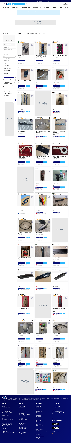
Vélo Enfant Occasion (22, 426)
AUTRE (7, 58)
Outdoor (60, 7)
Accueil (4, 30)
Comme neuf (7, 91)
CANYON (7, 73)
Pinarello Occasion (39, 422)
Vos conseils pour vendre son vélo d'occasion (58, 416)
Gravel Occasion (22, 420)
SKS (6, 62)
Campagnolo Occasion (39, 407)
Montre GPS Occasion (23, 424)
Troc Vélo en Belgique (56, 406)
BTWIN (6, 72)
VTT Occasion (21, 418)
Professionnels (8, 49)
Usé (5, 97)
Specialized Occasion (39, 429)
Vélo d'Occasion (21, 413)
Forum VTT (54, 410)
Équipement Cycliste (37, 7)
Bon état (7, 95)
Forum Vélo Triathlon (56, 408)
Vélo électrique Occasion (23, 419)
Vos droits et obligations (6, 411)
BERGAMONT (8, 70)
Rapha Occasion (38, 424)
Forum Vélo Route (55, 407)
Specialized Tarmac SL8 (40, 436)
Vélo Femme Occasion (23, 427)
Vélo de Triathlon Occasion (23, 417)
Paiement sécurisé (22, 407)
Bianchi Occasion (38, 405)
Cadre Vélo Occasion (22, 431)
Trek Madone (38, 437)
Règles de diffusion (5, 408)
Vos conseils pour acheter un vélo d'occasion (58, 413)
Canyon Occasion (39, 410)
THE (6, 63)
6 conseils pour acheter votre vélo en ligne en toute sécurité (9, 421)
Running (54, 7)
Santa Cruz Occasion (39, 425)
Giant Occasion (38, 416)
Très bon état (8, 93)
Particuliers (7, 47)
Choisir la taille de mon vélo (7, 424)
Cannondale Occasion (39, 408)
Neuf (6, 90)
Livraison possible (9, 85)
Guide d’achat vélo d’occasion (7, 423)
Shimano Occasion (39, 428)
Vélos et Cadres (6, 7)
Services (66, 7)
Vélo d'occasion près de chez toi (24, 414)
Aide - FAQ (4, 414)
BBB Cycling (7, 68)
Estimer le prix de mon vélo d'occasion (25, 405)
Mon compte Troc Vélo (6, 406)
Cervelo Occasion (39, 411)
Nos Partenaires (5, 431)
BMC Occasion (38, 406)
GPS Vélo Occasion (22, 432)
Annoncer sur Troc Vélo (6, 430)
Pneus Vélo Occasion (22, 429)
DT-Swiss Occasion (39, 414)
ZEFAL (6, 60)
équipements (39, 1)
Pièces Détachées (15, 7)
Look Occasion (38, 419)
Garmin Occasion (38, 415)
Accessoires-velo (10, 30)
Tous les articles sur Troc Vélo (7, 419)
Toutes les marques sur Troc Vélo (41, 431)
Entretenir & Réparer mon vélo (7, 425)
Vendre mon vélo (22, 406)
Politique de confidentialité (7, 410)
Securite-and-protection (21, 30)
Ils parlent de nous (5, 415)
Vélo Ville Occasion (22, 423)
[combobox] (9, 44)
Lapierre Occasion (39, 417)
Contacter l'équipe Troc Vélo (7, 412)
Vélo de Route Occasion (23, 415)
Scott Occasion (38, 426)
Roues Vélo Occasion (22, 428)
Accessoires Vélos (26, 7)
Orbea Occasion (38, 421)
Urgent (5, 52)
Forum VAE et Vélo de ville (57, 411)
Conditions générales (6, 407)
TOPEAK (6, 65)
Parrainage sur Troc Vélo (56, 405)
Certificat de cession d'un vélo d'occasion (9, 432)
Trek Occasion (38, 430)
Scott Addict (38, 438)
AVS (6, 67)
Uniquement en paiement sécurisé (10, 83)
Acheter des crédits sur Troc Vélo (25, 408)
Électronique (46, 7)
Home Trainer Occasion (23, 433)
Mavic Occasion (38, 420)
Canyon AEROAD (39, 440)
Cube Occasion (38, 412)
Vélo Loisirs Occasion (22, 422)
